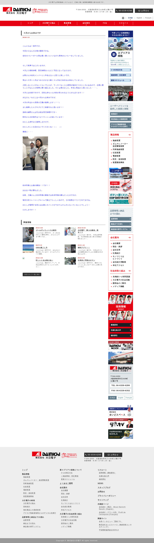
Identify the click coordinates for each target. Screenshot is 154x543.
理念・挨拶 (117, 247)
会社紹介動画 (66, 506)
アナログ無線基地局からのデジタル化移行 (39, 513)
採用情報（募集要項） (107, 473)
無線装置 (116, 140)
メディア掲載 (118, 286)
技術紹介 (26, 506)
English (120, 398)
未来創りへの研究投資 (121, 277)
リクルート (102, 470)
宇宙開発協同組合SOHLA (109, 530)
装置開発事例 (118, 162)
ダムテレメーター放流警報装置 (120, 145)
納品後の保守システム (32, 526)
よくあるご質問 (66, 483)
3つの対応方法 (66, 473)
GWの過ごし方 (41, 247)
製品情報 (114, 135)
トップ (25, 470)
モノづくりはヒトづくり (70, 503)
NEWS (100, 483)
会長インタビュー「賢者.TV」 (111, 521)
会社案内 (114, 237)
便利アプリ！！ (84, 247)
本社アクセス (118, 265)
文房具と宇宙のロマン (86, 260)
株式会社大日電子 (74, 540)
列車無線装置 (118, 149)
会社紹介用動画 (119, 262)
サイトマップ (103, 500)
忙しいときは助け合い (44, 260)
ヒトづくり (117, 259)
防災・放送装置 (119, 159)
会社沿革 (116, 250)
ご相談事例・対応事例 (69, 476)
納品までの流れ (29, 523)
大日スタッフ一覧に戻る (32, 274)
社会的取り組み (117, 271)
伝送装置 (116, 153)
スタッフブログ (104, 487)
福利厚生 (102, 479)
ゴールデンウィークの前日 (46, 230)
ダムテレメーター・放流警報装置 (36, 480)
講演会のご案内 (119, 283)
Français (129, 398)
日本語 (112, 398)
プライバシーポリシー (107, 496)
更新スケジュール (68, 479)
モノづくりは (118, 256)
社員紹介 (116, 253)
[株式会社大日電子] (26, 12)
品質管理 (26, 520)
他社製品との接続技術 (32, 510)
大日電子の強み (29, 503)
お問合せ (101, 491)
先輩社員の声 (104, 476)
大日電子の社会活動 (121, 280)
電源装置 (116, 156)
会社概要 (116, 243)
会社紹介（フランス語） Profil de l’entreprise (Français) (112, 513)
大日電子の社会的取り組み (71, 514)
